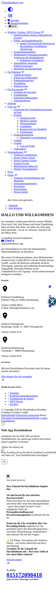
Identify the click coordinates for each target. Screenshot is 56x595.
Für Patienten (14, 72)
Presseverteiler (21, 192)
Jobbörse (11, 103)
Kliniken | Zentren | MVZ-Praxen (24, 32)
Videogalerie (20, 149)
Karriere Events (21, 163)
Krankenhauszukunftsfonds (25, 418)
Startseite (13, 393)
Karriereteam (26, 132)
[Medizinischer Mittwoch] (50, 306)
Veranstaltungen (15, 152)
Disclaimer (6, 418)
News (10, 171)
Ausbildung (25, 126)
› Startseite (12, 205)
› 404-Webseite (14, 208)
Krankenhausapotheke (25, 52)
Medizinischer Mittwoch (26, 166)
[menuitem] (8, 477)
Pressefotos (19, 186)
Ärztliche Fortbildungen (25, 155)
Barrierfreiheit (8, 415)
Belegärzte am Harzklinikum (28, 68)
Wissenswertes (21, 86)
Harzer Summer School (25, 160)
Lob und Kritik (27, 146)
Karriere (12, 404)
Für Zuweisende (15, 89)
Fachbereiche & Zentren (20, 398)
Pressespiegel (20, 189)
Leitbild (17, 140)
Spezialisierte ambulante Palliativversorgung (25, 64)
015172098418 (24, 575)
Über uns (12, 106)
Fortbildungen (21, 95)
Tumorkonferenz (22, 100)
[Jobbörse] (50, 286)
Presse (10, 175)
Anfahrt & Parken (22, 75)
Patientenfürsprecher (24, 80)
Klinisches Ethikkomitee (26, 77)
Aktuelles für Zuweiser (25, 92)
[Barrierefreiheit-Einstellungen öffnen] (52, 301)
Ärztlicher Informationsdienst (22, 396)
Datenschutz (22, 415)
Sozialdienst (20, 83)
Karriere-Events (27, 118)
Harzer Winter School (24, 157)
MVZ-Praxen (15, 401)
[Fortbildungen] (50, 296)
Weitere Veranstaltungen (25, 169)
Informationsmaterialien (25, 183)
